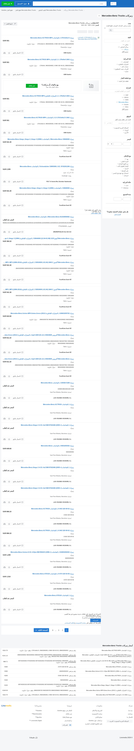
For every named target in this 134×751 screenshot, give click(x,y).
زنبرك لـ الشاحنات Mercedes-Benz (121, 680)
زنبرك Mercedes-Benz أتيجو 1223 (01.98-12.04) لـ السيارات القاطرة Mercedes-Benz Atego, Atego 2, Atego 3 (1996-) (106, 661)
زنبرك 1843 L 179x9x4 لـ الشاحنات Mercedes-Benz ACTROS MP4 (51, 59)
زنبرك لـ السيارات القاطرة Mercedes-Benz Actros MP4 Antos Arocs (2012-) (108, 690)
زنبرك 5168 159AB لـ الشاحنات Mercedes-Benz (57, 383)
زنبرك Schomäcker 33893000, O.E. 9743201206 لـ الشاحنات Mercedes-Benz (47, 166)
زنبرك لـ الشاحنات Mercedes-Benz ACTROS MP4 (116, 650)
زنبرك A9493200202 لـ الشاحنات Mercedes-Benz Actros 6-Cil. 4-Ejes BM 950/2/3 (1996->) (42, 552)
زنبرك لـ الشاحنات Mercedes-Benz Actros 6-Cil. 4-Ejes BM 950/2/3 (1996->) (108, 671)
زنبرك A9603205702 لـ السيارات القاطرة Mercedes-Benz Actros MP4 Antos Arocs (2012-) (42, 313)
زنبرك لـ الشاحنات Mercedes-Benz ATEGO (59, 595)
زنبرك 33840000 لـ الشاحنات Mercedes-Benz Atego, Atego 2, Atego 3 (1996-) (47, 188)
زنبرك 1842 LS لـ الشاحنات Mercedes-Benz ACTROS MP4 (113, 695)
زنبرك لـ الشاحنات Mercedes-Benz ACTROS (58, 404)
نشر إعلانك (32, 86)
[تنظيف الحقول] (105, 28)
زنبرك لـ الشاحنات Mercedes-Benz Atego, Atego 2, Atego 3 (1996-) (111, 685)
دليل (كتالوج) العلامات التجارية (93, 724)
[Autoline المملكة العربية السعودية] (126, 3)
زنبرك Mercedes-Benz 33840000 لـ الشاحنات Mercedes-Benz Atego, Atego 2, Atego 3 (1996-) (41, 139)
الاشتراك (95, 620)
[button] (9, 53)
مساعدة (130, 714)
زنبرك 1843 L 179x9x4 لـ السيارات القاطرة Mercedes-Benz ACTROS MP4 (48, 96)
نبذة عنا (130, 710)
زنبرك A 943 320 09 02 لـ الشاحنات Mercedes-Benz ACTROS (52, 509)
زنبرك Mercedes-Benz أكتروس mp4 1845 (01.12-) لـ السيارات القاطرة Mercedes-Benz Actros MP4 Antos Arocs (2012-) (106, 655)
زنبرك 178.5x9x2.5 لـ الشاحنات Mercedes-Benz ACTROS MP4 (52, 38)
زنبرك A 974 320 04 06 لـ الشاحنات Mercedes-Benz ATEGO (53, 574)
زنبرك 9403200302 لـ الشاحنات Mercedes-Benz (57, 446)
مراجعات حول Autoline (95, 720)
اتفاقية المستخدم (70, 623)
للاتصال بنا (130, 717)
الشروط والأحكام (97, 710)
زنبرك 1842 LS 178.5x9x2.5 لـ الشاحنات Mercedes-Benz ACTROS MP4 (49, 117)
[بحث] (104, 3)
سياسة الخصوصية (81, 623)
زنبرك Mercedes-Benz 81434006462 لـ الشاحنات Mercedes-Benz (51, 217)
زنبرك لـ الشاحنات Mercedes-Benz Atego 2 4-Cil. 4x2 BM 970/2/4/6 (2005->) (47, 425)
